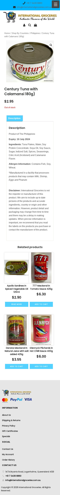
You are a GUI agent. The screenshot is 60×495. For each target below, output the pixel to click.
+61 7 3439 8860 (34, 3)
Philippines (35, 33)
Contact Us (7, 449)
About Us (6, 415)
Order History (8, 459)
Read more (16, 304)
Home (7, 33)
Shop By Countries (20, 33)
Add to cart (41, 304)
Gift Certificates (10, 431)
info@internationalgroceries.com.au (34, 7)
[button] (50, 45)
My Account (8, 454)
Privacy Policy (8, 425)
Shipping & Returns (11, 420)
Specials (6, 436)
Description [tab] (14, 118)
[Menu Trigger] (55, 4)
